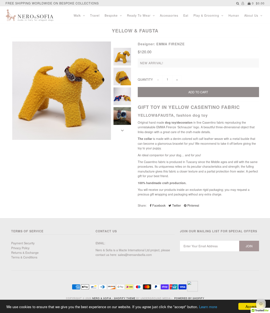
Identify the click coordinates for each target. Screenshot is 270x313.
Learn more (208, 306)
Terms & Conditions (24, 257)
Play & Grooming (206, 15)
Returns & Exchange (25, 252)
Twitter (176, 205)
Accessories (169, 15)
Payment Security (23, 243)
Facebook (158, 205)
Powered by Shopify (189, 298)
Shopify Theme (124, 298)
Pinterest (192, 205)
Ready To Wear (139, 15)
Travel (95, 15)
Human (233, 15)
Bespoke (111, 15)
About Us (251, 15)
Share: (142, 205)
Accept (251, 306)
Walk (77, 15)
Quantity (145, 79)
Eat (185, 15)
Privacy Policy (20, 248)
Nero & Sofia (101, 298)
